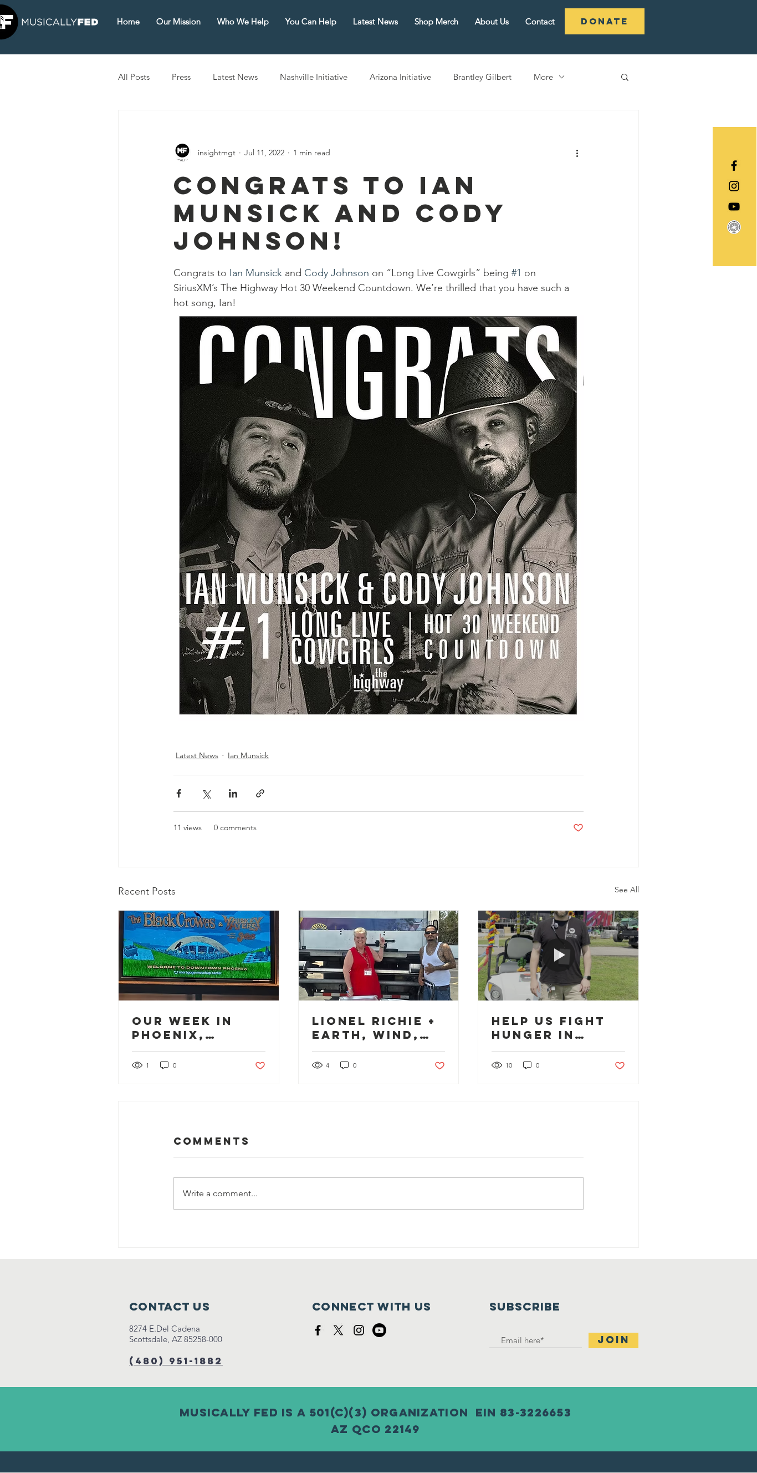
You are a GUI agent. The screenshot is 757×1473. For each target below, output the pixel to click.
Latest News (235, 77)
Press (181, 77)
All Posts (134, 77)
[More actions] (577, 152)
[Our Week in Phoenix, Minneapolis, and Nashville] (199, 955)
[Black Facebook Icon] (734, 165)
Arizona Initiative (400, 77)
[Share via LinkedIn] (233, 793)
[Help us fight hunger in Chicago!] (558, 955)
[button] (625, 76)
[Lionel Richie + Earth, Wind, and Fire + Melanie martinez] (379, 955)
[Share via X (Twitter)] (206, 793)
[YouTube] (734, 207)
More (543, 77)
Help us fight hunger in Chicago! (548, 1028)
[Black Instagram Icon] (734, 186)
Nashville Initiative (313, 77)
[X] (338, 1330)
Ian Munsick (248, 755)
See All (627, 890)
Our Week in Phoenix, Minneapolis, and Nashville (192, 1028)
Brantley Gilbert (482, 77)
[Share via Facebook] (178, 793)
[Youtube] (379, 1330)
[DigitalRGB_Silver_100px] (734, 227)
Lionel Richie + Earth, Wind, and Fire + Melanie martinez (374, 1028)
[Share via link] (260, 793)
